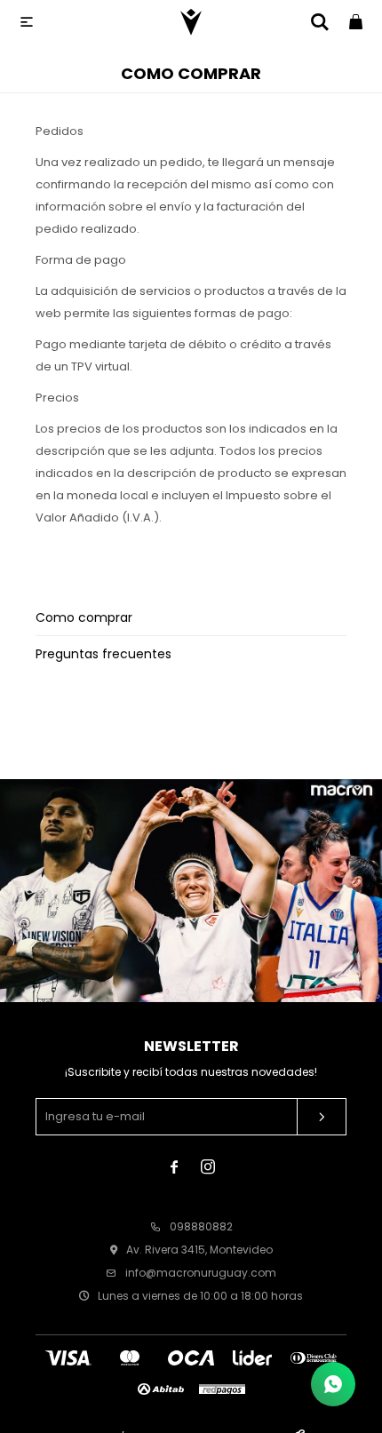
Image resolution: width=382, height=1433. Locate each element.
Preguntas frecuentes (103, 654)
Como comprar (84, 617)
